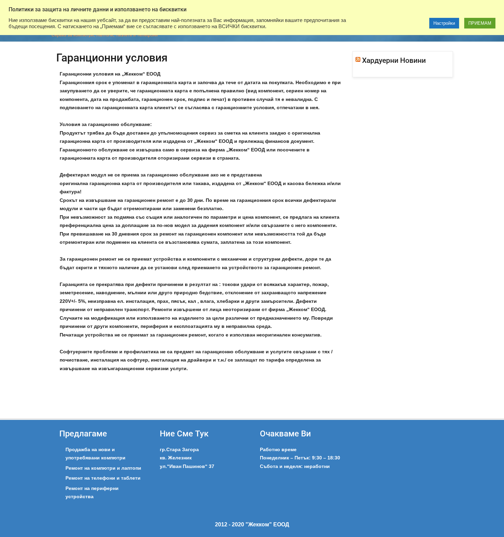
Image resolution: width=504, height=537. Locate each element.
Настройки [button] (444, 23)
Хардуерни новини (394, 60)
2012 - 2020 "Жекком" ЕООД (252, 524)
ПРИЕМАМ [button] (479, 23)
